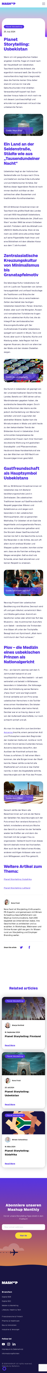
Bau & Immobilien (9, 1325)
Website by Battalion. (11, 1366)
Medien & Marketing (10, 1305)
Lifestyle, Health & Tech (11, 1310)
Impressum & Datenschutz (12, 1349)
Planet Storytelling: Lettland (17, 888)
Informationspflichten (10, 1353)
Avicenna (8, 732)
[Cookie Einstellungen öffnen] (4, 1369)
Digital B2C (6, 1301)
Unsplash (27, 131)
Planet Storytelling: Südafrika (18, 879)
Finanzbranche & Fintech (12, 1316)
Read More (10, 1045)
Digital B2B (6, 1297)
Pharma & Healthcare (10, 1321)
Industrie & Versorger (11, 1329)
